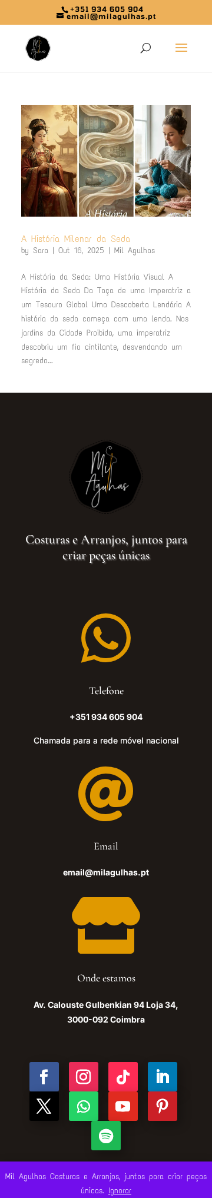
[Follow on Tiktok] (123, 1076)
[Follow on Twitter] (44, 1106)
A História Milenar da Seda (75, 238)
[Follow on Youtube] (123, 1106)
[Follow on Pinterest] (162, 1106)
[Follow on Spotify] (106, 1135)
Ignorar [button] (119, 1191)
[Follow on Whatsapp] (83, 1106)
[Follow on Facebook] (44, 1076)
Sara (40, 250)
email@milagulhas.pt (106, 872)
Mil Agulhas (134, 250)
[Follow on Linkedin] (162, 1076)
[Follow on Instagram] (83, 1076)
